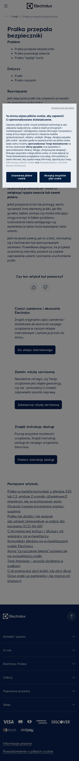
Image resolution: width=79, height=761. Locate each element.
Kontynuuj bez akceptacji (62, 108)
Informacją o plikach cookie (20, 162)
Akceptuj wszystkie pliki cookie (55, 177)
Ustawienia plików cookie (21, 177)
